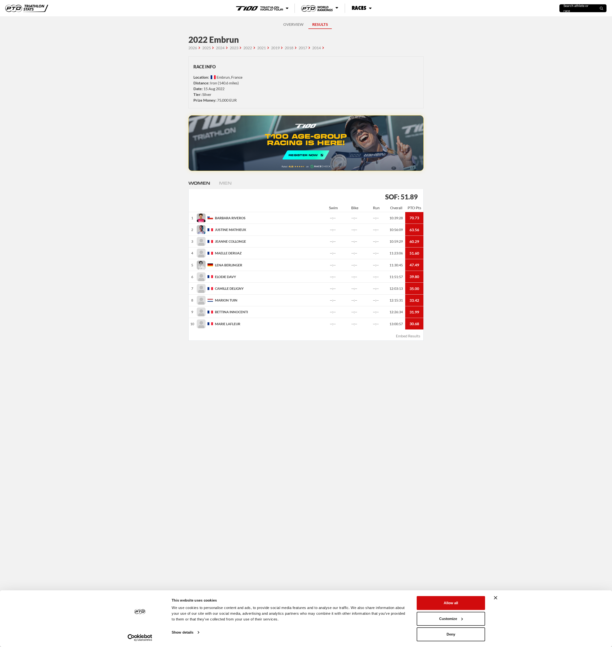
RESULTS (320, 24)
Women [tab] (199, 183)
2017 (303, 47)
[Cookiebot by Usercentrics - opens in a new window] (140, 637)
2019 (275, 47)
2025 (206, 47)
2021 (261, 47)
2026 (192, 47)
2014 (316, 47)
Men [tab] (225, 183)
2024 (220, 47)
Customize (448, 619)
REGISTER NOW (306, 143)
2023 (234, 47)
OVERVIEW (293, 24)
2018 (289, 47)
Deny (451, 634)
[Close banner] (495, 597)
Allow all (451, 603)
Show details (182, 632)
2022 (247, 47)
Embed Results (408, 336)
